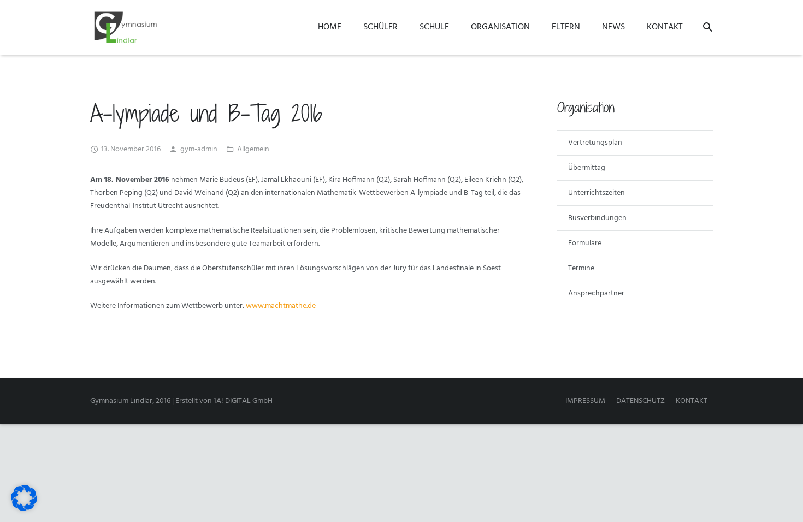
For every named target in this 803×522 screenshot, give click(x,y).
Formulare (584, 243)
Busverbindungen (597, 218)
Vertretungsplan (595, 143)
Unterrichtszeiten (596, 193)
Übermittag (586, 168)
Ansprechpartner (596, 293)
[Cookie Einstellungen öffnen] (24, 509)
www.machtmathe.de (281, 306)
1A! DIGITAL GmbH (243, 401)
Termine (581, 268)
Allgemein (253, 149)
